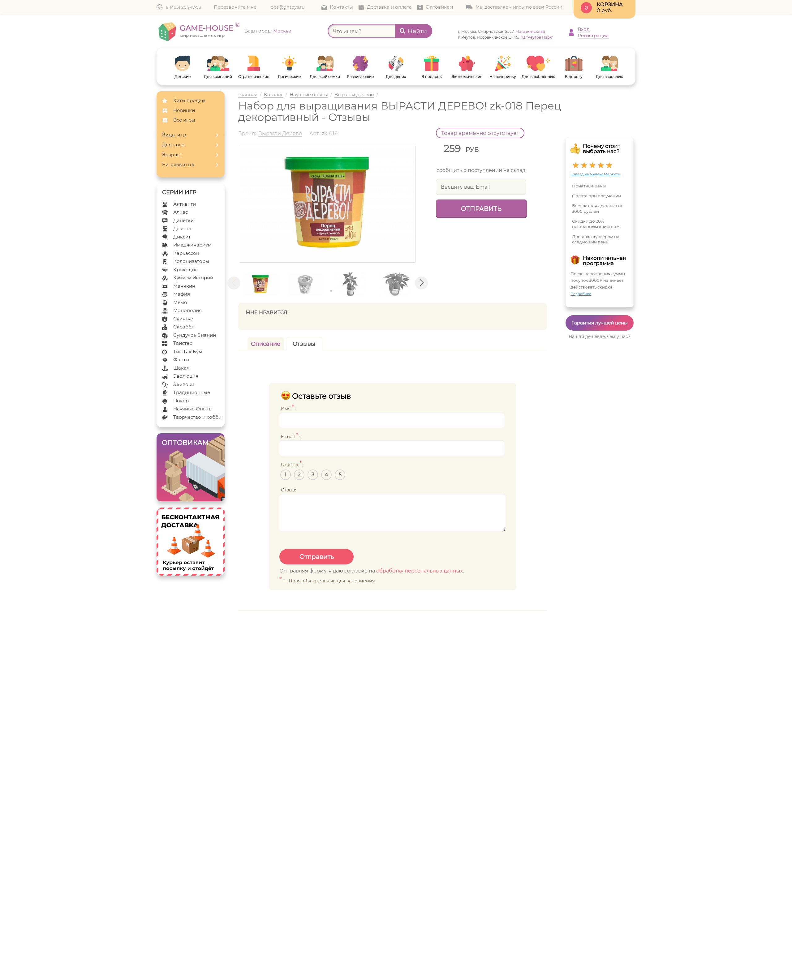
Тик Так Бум (187, 351)
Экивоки (183, 384)
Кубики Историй (193, 278)
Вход (584, 29)
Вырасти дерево (354, 94)
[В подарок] (431, 63)
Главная (247, 94)
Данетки (183, 220)
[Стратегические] (253, 63)
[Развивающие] (360, 63)
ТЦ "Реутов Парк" (536, 37)
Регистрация (593, 35)
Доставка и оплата (389, 7)
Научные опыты (309, 94)
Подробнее (580, 294)
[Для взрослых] (609, 63)
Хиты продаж (189, 100)
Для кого (173, 145)
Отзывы (304, 344)
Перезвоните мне (235, 7)
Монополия (187, 310)
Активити (184, 204)
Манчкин (184, 286)
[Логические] (289, 63)
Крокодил (185, 269)
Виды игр (174, 135)
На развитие (178, 164)
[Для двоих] (396, 63)
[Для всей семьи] (324, 63)
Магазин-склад (530, 31)
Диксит (182, 237)
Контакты (341, 7)
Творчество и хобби (197, 417)
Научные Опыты (193, 409)
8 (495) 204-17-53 (183, 7)
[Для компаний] (218, 63)
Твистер (182, 343)
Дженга (182, 228)
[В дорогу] (574, 63)
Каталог (273, 94)
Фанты (181, 359)
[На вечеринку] (502, 63)
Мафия (181, 294)
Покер (181, 401)
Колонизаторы (191, 261)
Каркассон (186, 253)
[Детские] (182, 63)
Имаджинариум (192, 245)
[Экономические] (467, 63)
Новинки (184, 110)
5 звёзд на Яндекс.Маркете (595, 174)
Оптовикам (439, 7)
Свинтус (183, 319)
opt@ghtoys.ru (288, 7)
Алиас (180, 212)
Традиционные (191, 392)
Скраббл (183, 327)
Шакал (181, 368)
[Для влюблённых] (538, 63)
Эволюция (185, 376)
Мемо (180, 302)
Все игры (184, 120)
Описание (265, 344)
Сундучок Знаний (194, 335)
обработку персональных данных (419, 571)
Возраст (172, 154)
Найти (417, 31)
